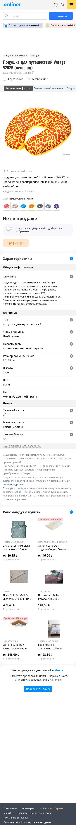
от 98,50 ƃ (45, 655)
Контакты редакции (30, 808)
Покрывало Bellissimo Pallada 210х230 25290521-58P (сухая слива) (51, 597)
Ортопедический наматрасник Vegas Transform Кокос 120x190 (19, 646)
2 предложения (11, 559)
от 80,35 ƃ (10, 555)
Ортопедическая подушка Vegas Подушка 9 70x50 (53, 547)
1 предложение (11, 609)
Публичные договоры (16, 817)
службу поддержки (13, 484)
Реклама (47, 808)
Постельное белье (13, 542)
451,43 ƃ (9, 605)
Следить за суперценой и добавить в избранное (39, 230)
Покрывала (44, 591)
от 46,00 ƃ (45, 555)
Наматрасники (11, 641)
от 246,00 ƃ (11, 655)
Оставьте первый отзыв (19, 171)
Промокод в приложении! (24, 25)
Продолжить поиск (38, 689)
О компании (10, 808)
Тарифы (59, 808)
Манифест (9, 813)
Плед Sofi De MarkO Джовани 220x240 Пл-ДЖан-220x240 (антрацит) (19, 597)
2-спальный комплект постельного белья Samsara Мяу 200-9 (16, 547)
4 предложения (11, 658)
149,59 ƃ (44, 605)
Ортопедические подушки (52, 542)
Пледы (6, 591)
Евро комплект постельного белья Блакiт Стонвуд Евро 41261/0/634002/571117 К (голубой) (54, 646)
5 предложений (46, 559)
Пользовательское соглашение (34, 813)
